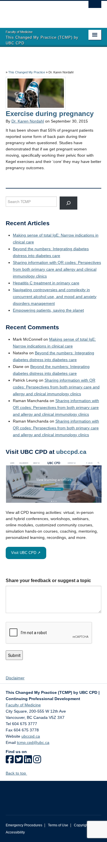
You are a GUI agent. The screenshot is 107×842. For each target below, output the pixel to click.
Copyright (81, 825)
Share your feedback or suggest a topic (48, 580)
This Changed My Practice (26, 72)
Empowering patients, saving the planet (48, 310)
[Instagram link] (37, 761)
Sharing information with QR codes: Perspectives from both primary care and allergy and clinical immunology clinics (57, 269)
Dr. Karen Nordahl (27, 121)
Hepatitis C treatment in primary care (46, 283)
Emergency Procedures (24, 825)
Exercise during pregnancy (50, 113)
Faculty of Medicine (23, 705)
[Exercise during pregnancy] (36, 92)
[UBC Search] (94, 7)
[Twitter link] (19, 761)
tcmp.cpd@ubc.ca (33, 742)
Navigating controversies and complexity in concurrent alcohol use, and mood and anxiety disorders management (54, 296)
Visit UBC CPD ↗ (26, 553)
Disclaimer (15, 678)
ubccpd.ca (71, 451)
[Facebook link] (10, 761)
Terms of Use (58, 825)
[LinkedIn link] (28, 761)
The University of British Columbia (39, 11)
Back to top (16, 773)
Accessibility (15, 832)
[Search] (69, 203)
